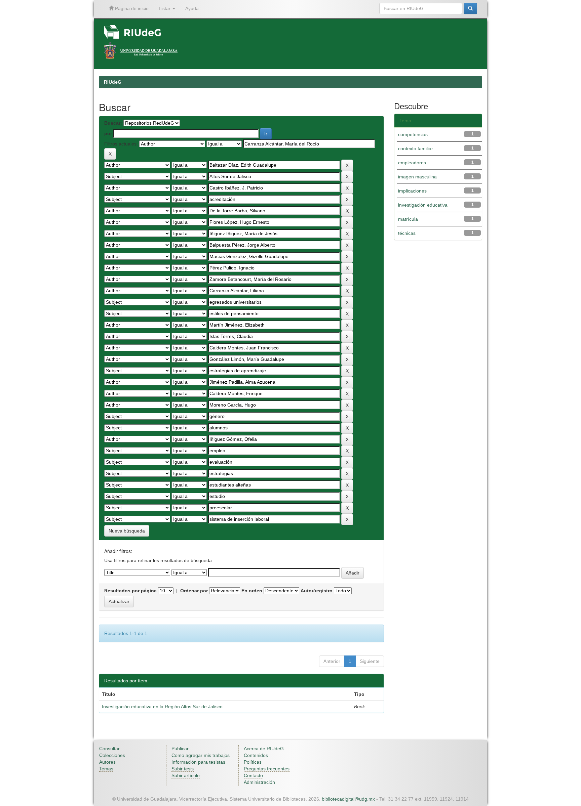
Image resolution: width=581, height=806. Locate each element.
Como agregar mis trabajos (200, 755)
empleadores (412, 162)
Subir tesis (182, 768)
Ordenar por (194, 590)
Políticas (253, 762)
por (108, 133)
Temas (106, 768)
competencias (413, 134)
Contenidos (256, 755)
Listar (165, 8)
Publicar (180, 748)
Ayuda (192, 8)
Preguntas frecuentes (266, 768)
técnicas (407, 233)
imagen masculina (417, 176)
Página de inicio (131, 8)
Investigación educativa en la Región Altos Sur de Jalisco (162, 706)
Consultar (109, 748)
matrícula (408, 219)
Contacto (253, 775)
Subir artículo (185, 775)
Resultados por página (130, 590)
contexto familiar (415, 148)
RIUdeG (112, 82)
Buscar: (113, 123)
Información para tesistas (198, 762)
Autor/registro (317, 590)
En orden (251, 590)
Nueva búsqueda (127, 531)
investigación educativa (423, 205)
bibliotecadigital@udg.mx (348, 799)
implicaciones (412, 191)
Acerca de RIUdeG (264, 748)
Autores (107, 762)
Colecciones (112, 755)
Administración (259, 782)
